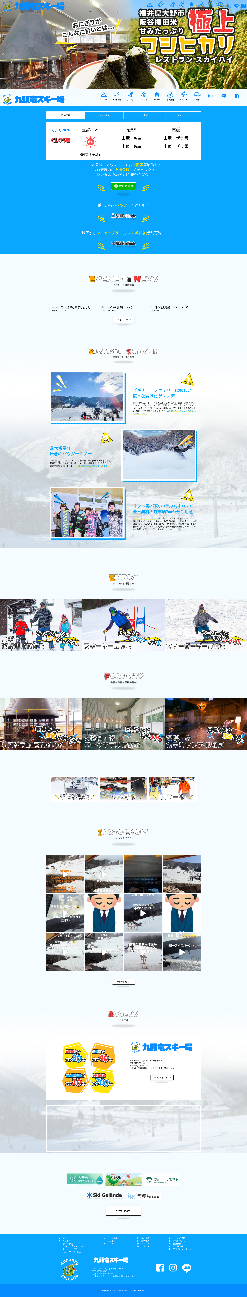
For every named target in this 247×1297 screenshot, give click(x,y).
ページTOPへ (123, 1210)
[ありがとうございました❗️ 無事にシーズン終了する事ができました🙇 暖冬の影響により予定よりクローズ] (65, 874)
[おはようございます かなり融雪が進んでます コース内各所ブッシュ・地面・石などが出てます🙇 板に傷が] (65, 952)
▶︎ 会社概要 (175, 1244)
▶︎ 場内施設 (143, 1238)
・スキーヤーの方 (68, 1249)
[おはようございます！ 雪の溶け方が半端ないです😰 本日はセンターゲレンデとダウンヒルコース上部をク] (65, 913)
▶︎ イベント (143, 1244)
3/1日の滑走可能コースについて (169, 309)
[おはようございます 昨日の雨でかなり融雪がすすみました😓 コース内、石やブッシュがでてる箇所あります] (104, 952)
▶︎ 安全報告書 (176, 1246)
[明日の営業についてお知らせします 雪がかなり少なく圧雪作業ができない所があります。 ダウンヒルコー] (104, 913)
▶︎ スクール (109, 1244)
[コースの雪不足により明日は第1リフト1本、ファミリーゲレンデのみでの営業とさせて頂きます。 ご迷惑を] (143, 874)
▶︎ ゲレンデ (65, 1241)
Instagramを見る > (123, 982)
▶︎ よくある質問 (177, 1238)
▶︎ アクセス (143, 1246)
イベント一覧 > (123, 320)
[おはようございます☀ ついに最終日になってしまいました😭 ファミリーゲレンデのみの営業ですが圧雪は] (104, 874)
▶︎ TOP (63, 1238)
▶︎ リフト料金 (110, 1238)
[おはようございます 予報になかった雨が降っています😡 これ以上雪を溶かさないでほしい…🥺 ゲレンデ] (143, 913)
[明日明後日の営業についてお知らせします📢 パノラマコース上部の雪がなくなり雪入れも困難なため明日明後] (182, 913)
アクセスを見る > (162, 1077)
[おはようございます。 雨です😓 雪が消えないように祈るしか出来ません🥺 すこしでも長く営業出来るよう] (143, 952)
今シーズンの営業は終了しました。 (72, 309)
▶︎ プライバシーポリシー (181, 1249)
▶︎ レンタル (109, 1241)
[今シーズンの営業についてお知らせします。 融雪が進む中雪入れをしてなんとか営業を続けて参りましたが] (182, 874)
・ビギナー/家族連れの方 (71, 1246)
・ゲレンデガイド (68, 1244)
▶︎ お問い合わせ (177, 1241)
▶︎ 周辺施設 (143, 1241)
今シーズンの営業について (117, 309)
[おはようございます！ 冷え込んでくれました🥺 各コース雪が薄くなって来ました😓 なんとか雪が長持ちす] (182, 952)
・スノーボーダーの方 (70, 1252)
